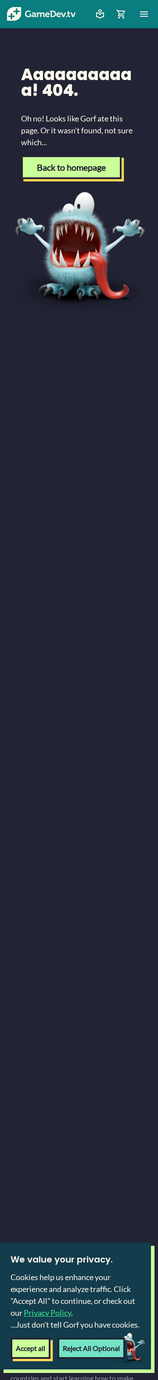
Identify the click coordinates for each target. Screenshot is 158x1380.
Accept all (30, 1348)
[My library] (100, 14)
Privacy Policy (47, 1313)
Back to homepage (71, 167)
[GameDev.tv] (41, 14)
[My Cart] (121, 14)
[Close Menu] (144, 14)
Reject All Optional (91, 1348)
